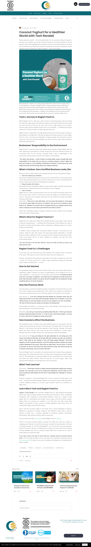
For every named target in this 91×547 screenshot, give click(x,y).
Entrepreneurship (58, 18)
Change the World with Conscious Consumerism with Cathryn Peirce (22, 487)
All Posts (14, 18)
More (67, 18)
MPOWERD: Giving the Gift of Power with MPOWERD (45, 487)
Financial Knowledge (46, 18)
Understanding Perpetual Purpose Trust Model (68, 487)
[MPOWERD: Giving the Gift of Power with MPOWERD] (45, 477)
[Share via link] (30, 456)
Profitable (31, 447)
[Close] (89, 545)
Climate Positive (59, 447)
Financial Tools (23, 18)
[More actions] (71, 28)
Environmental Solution (49, 447)
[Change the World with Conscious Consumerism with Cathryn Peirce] (22, 477)
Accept (84, 544)
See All (77, 468)
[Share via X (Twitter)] (23, 456)
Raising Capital (34, 18)
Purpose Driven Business (25, 451)
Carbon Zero (38, 447)
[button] (44, 13)
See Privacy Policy (57, 544)
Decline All (77, 544)
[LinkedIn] (75, 4)
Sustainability (23, 447)
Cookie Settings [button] (69, 544)
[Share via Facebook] (20, 456)
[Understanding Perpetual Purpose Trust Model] (68, 477)
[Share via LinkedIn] (27, 456)
